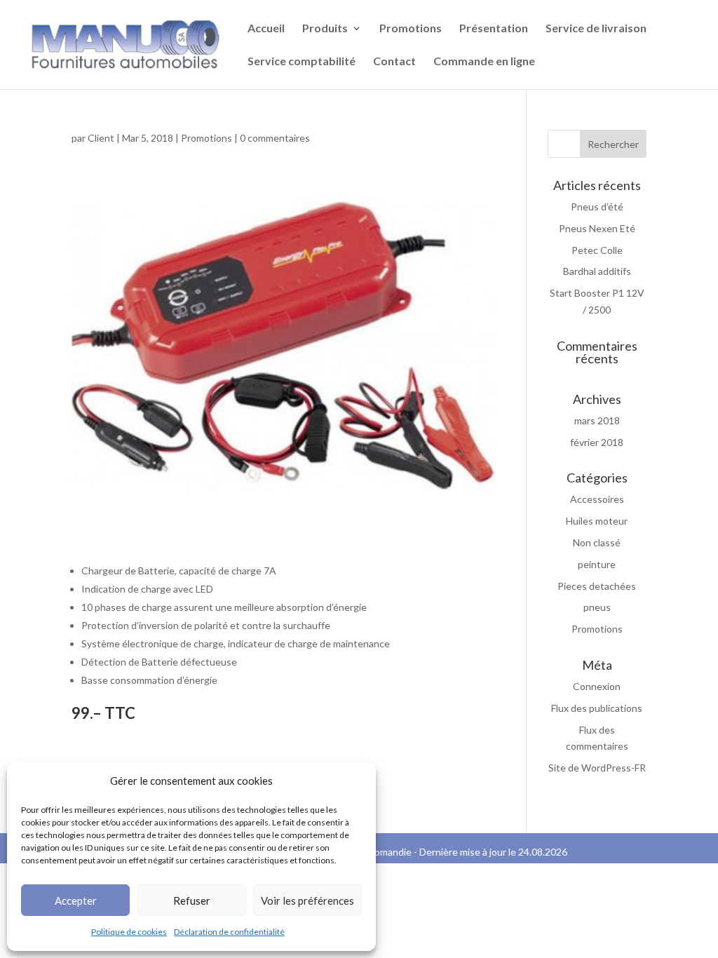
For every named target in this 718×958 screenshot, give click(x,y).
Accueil (266, 28)
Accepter (76, 900)
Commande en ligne (484, 61)
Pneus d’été (597, 206)
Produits (325, 28)
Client (101, 138)
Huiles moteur (597, 521)
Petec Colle (597, 250)
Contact (394, 61)
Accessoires (597, 499)
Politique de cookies (129, 931)
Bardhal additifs (597, 271)
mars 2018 (597, 420)
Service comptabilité (301, 61)
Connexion (597, 686)
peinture (597, 564)
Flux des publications (596, 708)
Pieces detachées (596, 586)
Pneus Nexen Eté (597, 228)
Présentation (493, 28)
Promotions (410, 28)
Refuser (191, 900)
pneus (597, 607)
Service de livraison (596, 28)
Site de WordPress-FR (597, 768)
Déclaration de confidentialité (229, 931)
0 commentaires (275, 138)
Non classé (597, 542)
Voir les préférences (307, 900)
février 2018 (596, 442)
